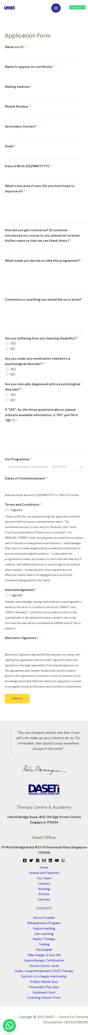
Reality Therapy (44, 939)
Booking (44, 889)
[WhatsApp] (63, 860)
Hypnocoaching (44, 929)
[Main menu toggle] (56, 8)
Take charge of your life (44, 955)
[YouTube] (57, 860)
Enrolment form (44, 993)
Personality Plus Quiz (44, 987)
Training (44, 944)
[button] (9, 1025)
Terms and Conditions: (23, 505)
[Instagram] (38, 860)
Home (44, 868)
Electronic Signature (22, 638)
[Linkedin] (50, 860)
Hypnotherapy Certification (44, 961)
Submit (17, 698)
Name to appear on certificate (29, 67)
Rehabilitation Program (44, 923)
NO (12, 349)
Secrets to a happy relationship (44, 976)
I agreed (16, 510)
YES (13, 344)
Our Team (44, 878)
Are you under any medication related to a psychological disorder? (37, 361)
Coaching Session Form (44, 998)
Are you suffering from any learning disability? (41, 338)
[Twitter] (31, 860)
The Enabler (44, 950)
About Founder (44, 918)
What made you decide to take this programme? (43, 261)
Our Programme (18, 459)
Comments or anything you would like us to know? (43, 300)
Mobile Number (18, 107)
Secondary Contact (21, 127)
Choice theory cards (44, 966)
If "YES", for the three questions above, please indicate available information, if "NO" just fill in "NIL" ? (41, 415)
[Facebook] (25, 860)
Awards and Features (44, 873)
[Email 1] (44, 860)
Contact (44, 884)
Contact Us (77, 7)
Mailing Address (18, 87)
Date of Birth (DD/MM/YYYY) (28, 166)
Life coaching (44, 934)
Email (10, 146)
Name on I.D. (15, 47)
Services (44, 900)
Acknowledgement (20, 590)
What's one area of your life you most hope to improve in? (40, 188)
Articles (44, 894)
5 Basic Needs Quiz (44, 982)
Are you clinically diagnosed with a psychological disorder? (42, 387)
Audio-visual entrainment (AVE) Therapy (44, 971)
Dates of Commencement (26, 478)
